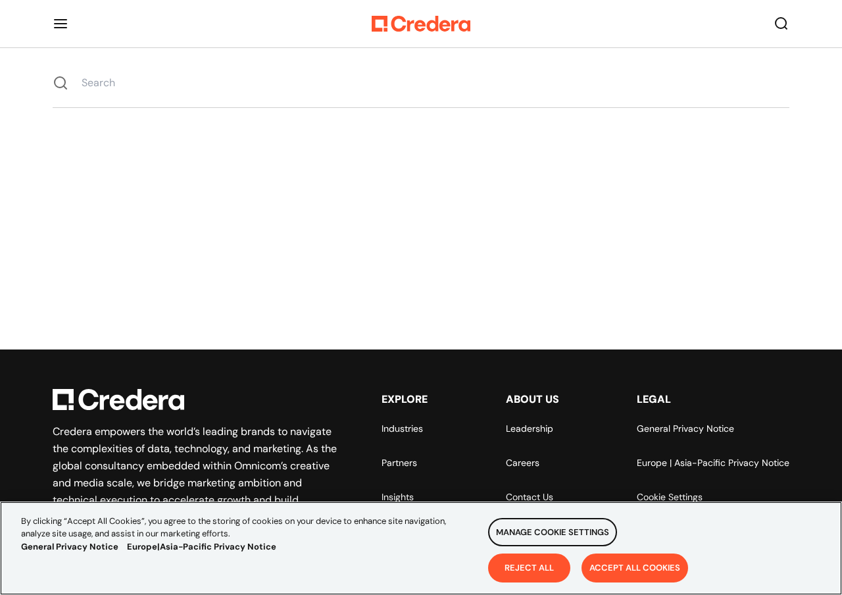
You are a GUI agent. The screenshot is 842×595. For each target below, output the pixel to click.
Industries (402, 428)
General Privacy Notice (685, 428)
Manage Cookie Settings (552, 532)
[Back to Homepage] (421, 24)
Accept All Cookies (634, 567)
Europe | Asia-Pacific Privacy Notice (713, 463)
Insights (398, 497)
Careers (522, 463)
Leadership (529, 428)
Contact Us (529, 497)
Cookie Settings (670, 497)
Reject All (529, 567)
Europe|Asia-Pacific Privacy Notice (201, 546)
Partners (399, 463)
